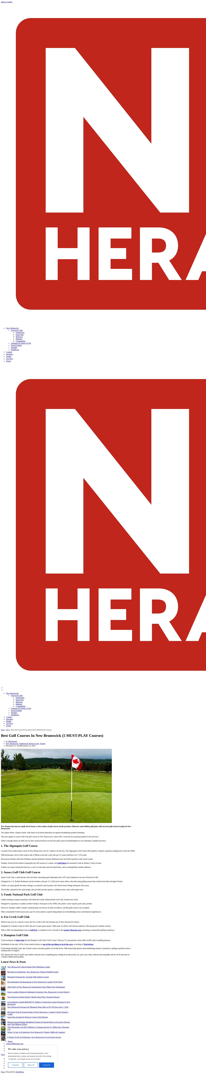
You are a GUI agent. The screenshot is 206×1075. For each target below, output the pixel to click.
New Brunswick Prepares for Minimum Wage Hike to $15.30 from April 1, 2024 (37, 1007)
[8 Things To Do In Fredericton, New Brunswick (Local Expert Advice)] (3, 1038)
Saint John (20, 335)
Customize (15, 1065)
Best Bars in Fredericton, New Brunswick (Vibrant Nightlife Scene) (32, 972)
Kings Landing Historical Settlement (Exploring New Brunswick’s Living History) (38, 992)
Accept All (46, 1065)
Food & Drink (16, 345)
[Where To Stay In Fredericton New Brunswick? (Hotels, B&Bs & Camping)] (3, 1033)
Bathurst (19, 339)
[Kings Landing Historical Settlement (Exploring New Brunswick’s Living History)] (3, 993)
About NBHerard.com (14, 1044)
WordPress (20, 1072)
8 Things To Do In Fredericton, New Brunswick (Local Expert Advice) (34, 1037)
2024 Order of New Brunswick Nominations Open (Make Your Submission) (36, 987)
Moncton (19, 337)
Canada (9, 352)
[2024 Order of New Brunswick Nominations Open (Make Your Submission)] (3, 988)
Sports (8, 361)
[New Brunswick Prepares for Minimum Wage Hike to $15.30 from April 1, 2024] (3, 1008)
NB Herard (12, 741)
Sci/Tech (9, 359)
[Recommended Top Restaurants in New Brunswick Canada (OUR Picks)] (3, 983)
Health (8, 357)
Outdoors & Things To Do (21, 343)
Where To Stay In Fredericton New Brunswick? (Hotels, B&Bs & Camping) (36, 1032)
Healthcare (15, 350)
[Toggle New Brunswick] (42, 693)
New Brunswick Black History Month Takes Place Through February (33, 997)
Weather (14, 348)
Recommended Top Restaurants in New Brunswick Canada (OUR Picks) (35, 982)
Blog (8, 730)
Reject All (31, 1065)
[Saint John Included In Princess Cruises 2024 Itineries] (3, 1018)
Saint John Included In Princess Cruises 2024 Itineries (27, 1017)
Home (3, 730)
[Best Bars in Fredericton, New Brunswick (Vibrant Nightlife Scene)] (3, 973)
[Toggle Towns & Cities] (42, 696)
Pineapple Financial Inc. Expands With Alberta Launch (28, 977)
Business (9, 354)
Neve (3, 1055)
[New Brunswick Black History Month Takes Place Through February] (3, 998)
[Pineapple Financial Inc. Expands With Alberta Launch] (3, 978)
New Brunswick (12, 744)
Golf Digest (61, 863)
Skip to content (6, 2)
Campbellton (20, 341)
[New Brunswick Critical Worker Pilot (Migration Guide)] (3, 968)
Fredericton (20, 332)
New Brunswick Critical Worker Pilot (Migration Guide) (28, 967)
